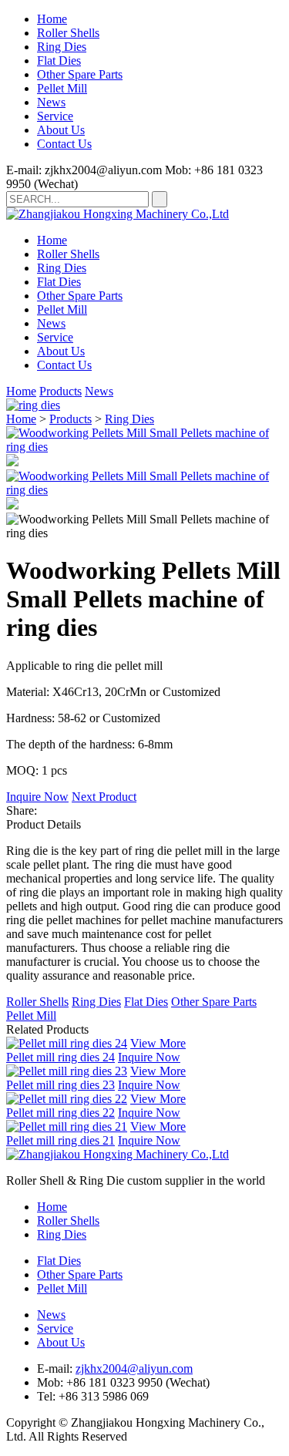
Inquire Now (37, 796)
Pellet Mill (62, 88)
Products (60, 391)
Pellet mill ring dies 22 (60, 1112)
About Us (61, 129)
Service (55, 116)
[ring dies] (33, 405)
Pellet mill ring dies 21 (60, 1140)
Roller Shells (68, 32)
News (51, 102)
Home (52, 18)
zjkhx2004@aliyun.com (134, 1368)
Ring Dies (61, 46)
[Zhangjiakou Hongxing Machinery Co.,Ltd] (117, 213)
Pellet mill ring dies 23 (60, 1084)
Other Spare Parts (80, 74)
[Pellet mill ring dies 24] (66, 1043)
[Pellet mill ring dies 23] (66, 1071)
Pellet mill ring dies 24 (60, 1057)
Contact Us (64, 143)
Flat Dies (59, 60)
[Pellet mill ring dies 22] (66, 1098)
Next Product (104, 796)
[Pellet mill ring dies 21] (66, 1126)
